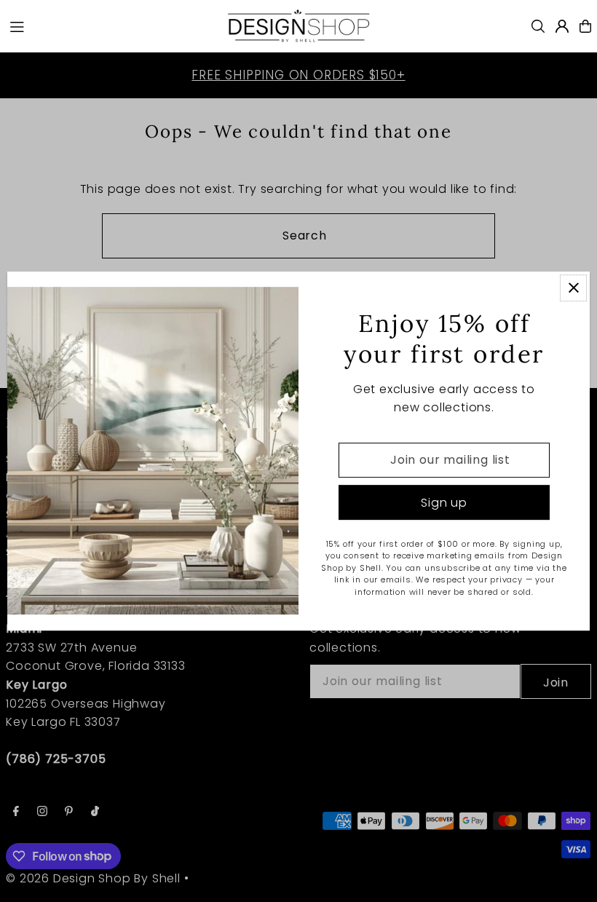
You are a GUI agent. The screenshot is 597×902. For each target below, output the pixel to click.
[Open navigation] (110, 25)
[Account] (562, 26)
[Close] (573, 288)
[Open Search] (538, 26)
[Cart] (585, 26)
